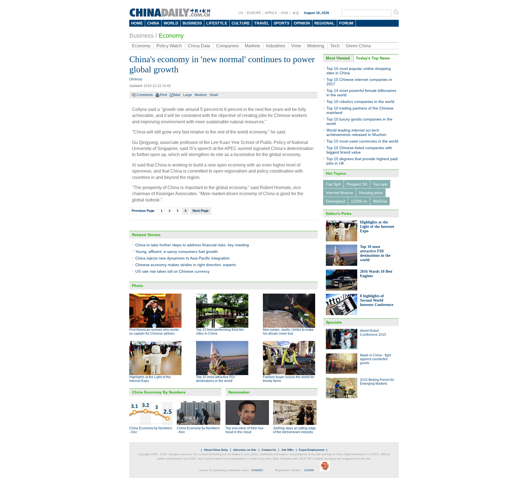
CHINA (153, 23)
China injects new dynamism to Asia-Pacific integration (182, 258)
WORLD (171, 23)
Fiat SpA (333, 184)
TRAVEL (261, 23)
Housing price (371, 192)
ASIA (284, 13)
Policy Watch (169, 45)
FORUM (346, 23)
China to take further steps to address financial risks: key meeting (192, 245)
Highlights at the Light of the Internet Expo (377, 226)
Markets (252, 45)
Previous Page (143, 211)
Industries (275, 45)
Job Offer (287, 449)
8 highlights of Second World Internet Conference (376, 300)
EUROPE (254, 13)
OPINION (302, 23)
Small (214, 95)
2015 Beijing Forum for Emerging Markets (377, 382)
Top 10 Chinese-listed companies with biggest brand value (359, 150)
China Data (199, 45)
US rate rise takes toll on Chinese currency (172, 271)
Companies (227, 45)
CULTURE (241, 23)
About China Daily (216, 449)
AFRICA (271, 13)
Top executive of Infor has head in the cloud (244, 430)
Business (141, 35)
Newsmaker (239, 392)
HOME (137, 23)
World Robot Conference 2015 (373, 333)
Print (163, 95)
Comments (145, 95)
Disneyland (335, 201)
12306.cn (359, 201)
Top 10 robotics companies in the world (360, 101)
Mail (177, 95)
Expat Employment (311, 449)
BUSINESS (192, 23)
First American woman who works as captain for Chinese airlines (154, 331)
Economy (171, 35)
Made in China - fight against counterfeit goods (375, 359)
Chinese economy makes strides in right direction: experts (185, 265)
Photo (137, 285)
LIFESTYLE (216, 23)
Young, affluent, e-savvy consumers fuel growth (176, 251)
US (240, 13)
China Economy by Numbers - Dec (150, 430)
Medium (201, 95)
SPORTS (281, 23)
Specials (334, 322)
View (296, 45)
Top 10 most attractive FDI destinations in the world (215, 379)
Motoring (315, 45)
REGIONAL (324, 23)
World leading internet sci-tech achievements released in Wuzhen (356, 132)
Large (187, 95)
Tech (335, 45)
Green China (358, 45)
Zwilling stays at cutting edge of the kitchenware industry (294, 430)
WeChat (380, 201)
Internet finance (339, 192)
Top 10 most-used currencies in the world (362, 141)
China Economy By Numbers (159, 392)
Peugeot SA (356, 184)
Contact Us (269, 449)
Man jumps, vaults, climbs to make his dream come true (288, 331)
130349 (309, 470)
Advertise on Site (244, 449)
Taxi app (380, 184)
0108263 (257, 470)
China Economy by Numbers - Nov (198, 430)
